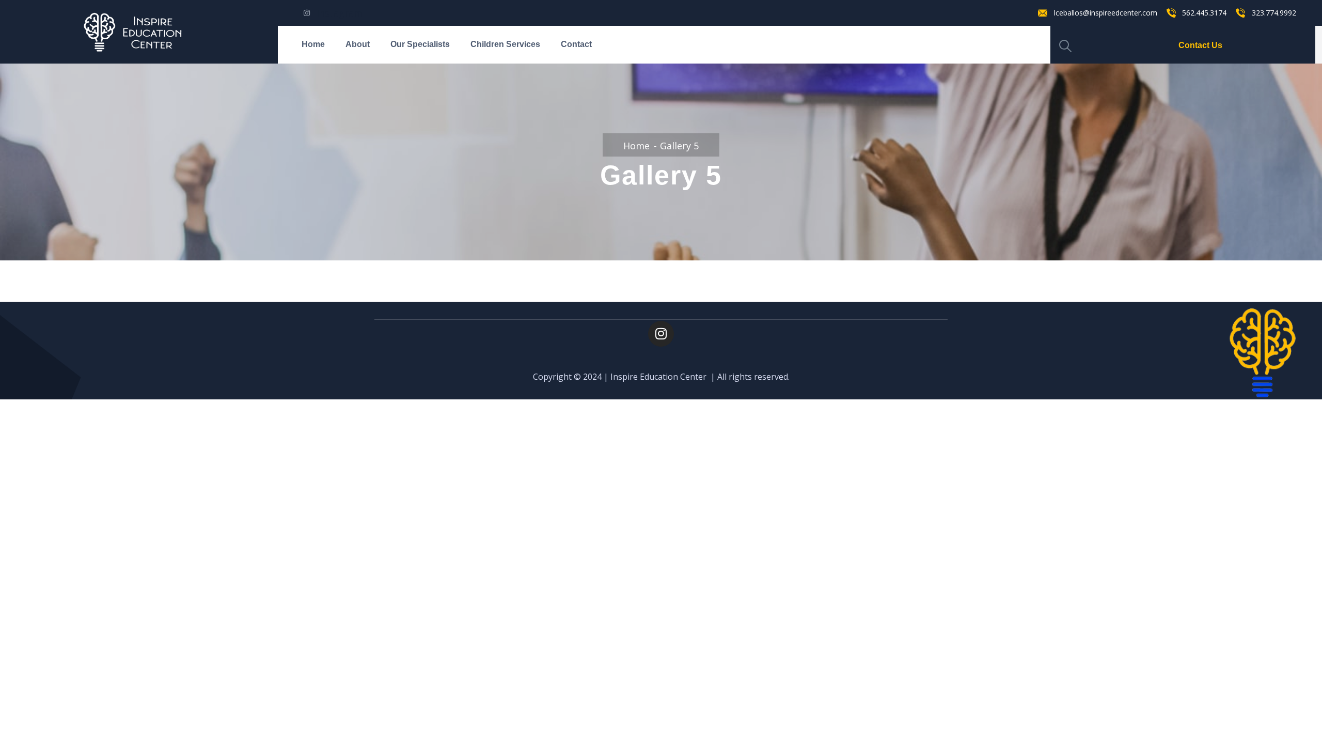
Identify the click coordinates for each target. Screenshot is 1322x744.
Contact (576, 44)
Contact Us (1200, 45)
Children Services (505, 44)
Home (313, 44)
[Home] (138, 32)
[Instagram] (661, 334)
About (357, 44)
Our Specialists (420, 44)
